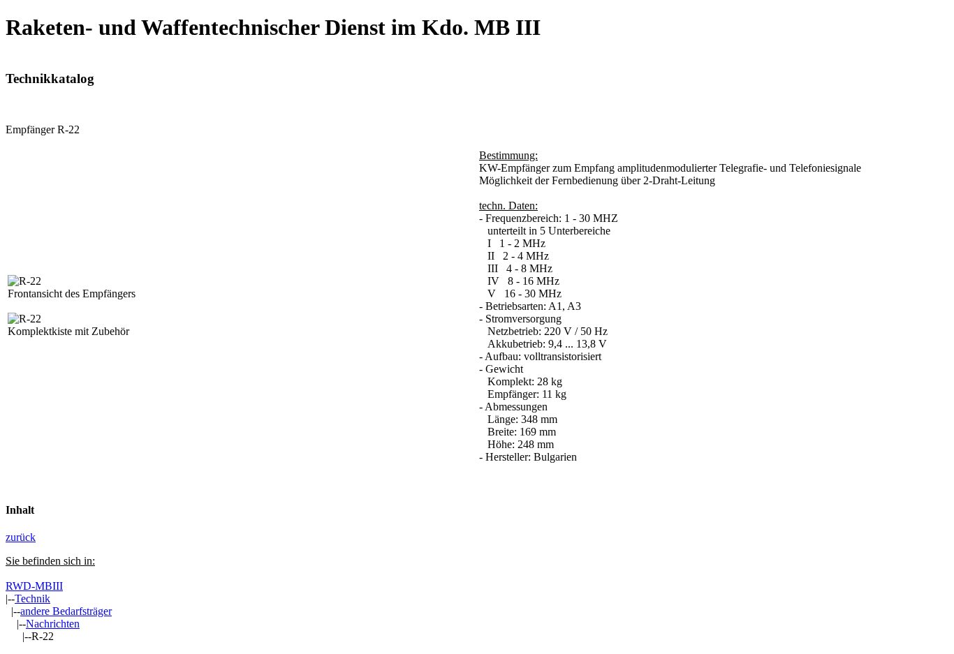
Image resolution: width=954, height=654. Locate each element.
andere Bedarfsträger (66, 611)
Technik (32, 598)
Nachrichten (53, 624)
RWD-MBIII (34, 586)
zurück (21, 537)
